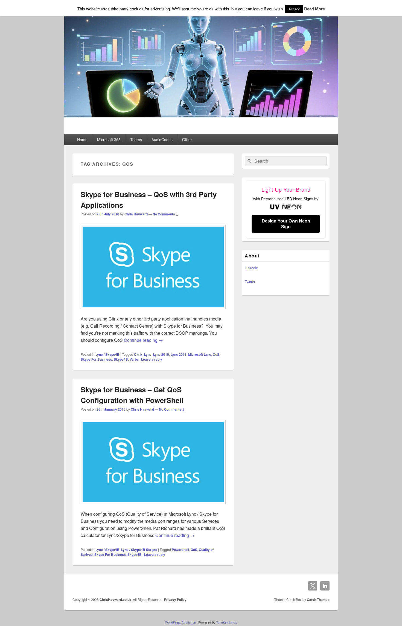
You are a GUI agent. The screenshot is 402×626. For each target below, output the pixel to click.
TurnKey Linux (226, 622)
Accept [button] (294, 8)
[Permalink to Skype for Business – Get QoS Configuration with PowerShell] (153, 507)
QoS (216, 354)
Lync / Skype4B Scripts (139, 549)
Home (82, 139)
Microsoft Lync (199, 354)
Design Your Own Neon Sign (286, 224)
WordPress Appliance (180, 622)
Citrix (138, 354)
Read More (314, 9)
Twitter (250, 281)
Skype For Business (96, 359)
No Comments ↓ (165, 214)
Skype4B (121, 359)
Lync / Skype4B (107, 354)
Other (187, 139)
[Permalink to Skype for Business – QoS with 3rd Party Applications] (153, 311)
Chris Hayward (136, 214)
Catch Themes (318, 599)
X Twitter (312, 586)
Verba (134, 359)
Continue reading (143, 340)
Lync (148, 354)
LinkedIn (251, 267)
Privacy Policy (175, 599)
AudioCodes (162, 139)
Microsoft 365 (109, 139)
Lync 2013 (179, 354)
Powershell (180, 549)
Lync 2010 (161, 354)
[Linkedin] (325, 586)
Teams (136, 139)
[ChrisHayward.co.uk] (201, 115)
